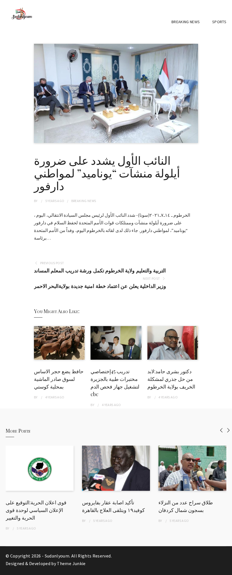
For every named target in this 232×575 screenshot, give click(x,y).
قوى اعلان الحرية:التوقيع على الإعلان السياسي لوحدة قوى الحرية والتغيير (36, 510)
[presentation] (221, 430)
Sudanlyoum (57, 556)
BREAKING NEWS (185, 21)
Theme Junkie (71, 563)
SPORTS (219, 21)
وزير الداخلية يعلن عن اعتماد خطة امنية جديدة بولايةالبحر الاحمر (100, 286)
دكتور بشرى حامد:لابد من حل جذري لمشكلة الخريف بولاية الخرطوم (171, 379)
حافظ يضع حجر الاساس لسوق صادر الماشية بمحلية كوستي (58, 379)
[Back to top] (226, 569)
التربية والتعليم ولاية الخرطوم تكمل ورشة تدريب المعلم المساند (100, 270)
